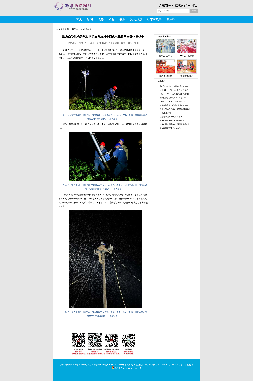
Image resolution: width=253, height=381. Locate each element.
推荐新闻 (162, 81)
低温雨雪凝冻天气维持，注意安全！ (174, 98)
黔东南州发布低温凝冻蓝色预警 (172, 120)
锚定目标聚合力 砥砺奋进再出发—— (174, 105)
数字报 (171, 19)
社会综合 (87, 29)
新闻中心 (76, 29)
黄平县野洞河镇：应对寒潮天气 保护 (174, 90)
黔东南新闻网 (62, 29)
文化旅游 (136, 19)
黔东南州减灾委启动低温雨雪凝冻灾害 (175, 124)
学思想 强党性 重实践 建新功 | (171, 117)
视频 (122, 19)
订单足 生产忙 (165, 113)
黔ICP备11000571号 (115, 365)
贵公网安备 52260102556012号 (128, 368)
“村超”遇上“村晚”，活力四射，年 (173, 101)
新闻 (90, 19)
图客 (111, 19)
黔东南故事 (154, 19)
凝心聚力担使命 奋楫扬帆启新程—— (174, 86)
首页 (79, 19)
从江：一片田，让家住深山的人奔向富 (175, 94)
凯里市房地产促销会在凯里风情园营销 (175, 109)
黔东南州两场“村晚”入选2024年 (172, 128)
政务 (101, 19)
